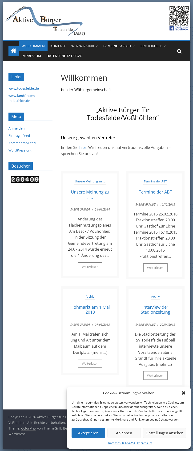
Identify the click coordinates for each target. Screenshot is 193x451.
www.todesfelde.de (23, 88)
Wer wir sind (82, 46)
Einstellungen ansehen (164, 432)
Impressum (144, 443)
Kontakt (58, 46)
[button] (183, 393)
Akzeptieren (88, 432)
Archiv (90, 296)
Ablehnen (124, 432)
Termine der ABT (155, 181)
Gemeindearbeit (117, 46)
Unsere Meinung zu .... (90, 181)
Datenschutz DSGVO (121, 443)
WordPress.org (20, 150)
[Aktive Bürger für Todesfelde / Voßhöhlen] (96, 5)
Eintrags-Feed (19, 135)
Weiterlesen (90, 267)
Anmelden (16, 128)
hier (82, 147)
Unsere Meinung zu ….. (90, 194)
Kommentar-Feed (22, 143)
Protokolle (151, 46)
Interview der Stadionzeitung (155, 309)
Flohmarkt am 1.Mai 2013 (90, 309)
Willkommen (33, 46)
